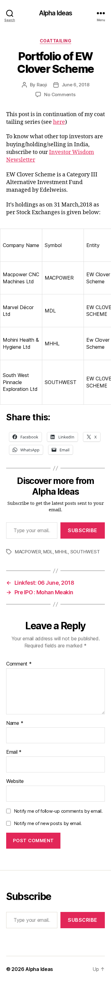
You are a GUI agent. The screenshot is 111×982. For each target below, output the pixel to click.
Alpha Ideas (55, 13)
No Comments (59, 94)
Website (15, 781)
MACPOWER (28, 552)
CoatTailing (56, 40)
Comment (19, 664)
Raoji (42, 85)
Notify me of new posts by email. (48, 823)
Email (14, 752)
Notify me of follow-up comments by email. (58, 811)
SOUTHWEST (85, 552)
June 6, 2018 (75, 85)
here (59, 122)
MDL (47, 552)
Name (14, 723)
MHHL (61, 552)
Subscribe (82, 530)
